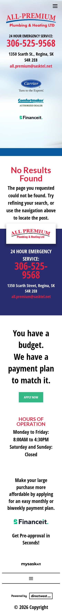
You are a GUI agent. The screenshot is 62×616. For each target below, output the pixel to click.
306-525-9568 (31, 43)
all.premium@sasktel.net (31, 66)
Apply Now (31, 397)
